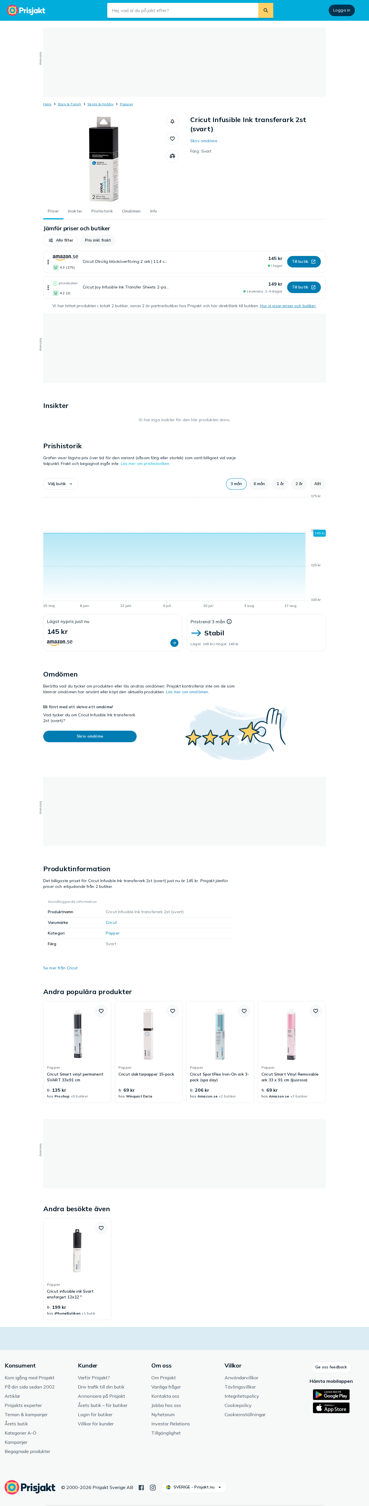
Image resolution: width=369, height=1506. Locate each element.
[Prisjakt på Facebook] (141, 1487)
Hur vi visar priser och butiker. (288, 305)
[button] (172, 121)
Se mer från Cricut (60, 968)
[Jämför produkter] (172, 156)
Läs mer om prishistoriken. (145, 463)
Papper (126, 104)
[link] (77, 1052)
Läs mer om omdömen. (187, 691)
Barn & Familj (69, 104)
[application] (184, 551)
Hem (47, 104)
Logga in (341, 10)
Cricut (111, 922)
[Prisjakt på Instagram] (152, 1487)
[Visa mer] (48, 261)
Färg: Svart (201, 151)
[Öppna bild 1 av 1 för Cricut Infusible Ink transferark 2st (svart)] (104, 158)
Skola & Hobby (100, 104)
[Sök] (265, 10)
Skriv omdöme (203, 140)
